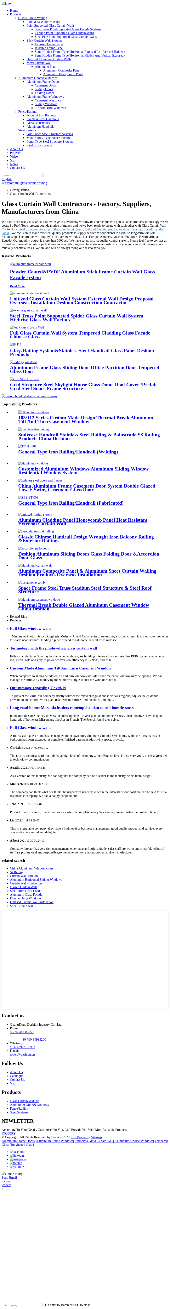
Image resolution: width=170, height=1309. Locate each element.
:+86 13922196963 (22, 1047)
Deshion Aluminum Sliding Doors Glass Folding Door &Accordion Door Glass (88, 555)
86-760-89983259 (22, 1032)
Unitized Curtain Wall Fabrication (107, 229)
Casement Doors (46, 85)
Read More (17, 286)
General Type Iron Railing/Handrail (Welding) (68, 451)
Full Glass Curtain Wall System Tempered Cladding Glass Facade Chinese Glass (80, 334)
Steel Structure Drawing (34, 229)
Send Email (9, 1177)
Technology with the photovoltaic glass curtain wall (53, 648)
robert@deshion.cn (22, 1054)
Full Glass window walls (30, 628)
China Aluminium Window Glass (31, 868)
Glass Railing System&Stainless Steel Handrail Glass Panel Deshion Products (82, 352)
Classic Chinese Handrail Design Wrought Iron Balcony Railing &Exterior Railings (86, 538)
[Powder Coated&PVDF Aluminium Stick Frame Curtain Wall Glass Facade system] (30, 264)
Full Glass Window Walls (43, 21)
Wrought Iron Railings (41, 115)
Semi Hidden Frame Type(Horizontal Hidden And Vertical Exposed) (80, 55)
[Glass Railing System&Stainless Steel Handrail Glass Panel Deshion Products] (16, 344)
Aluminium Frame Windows (45, 96)
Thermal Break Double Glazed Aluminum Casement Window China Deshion (83, 606)
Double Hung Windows (25, 898)
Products (15, 14)
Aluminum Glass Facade (26, 894)
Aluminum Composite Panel (61, 70)
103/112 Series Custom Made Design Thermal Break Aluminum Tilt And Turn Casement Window (85, 419)
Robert (6, 1185)
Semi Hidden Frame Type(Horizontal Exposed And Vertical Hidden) (80, 51)
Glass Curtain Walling (32, 18)
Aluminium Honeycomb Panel (63, 74)
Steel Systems (27, 130)
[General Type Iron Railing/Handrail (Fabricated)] (28, 497)
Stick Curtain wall (22, 906)
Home (14, 10)
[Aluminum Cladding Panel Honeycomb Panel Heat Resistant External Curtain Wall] (35, 514)
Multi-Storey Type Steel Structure (48, 138)
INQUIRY (9, 1133)
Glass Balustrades (38, 123)
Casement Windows (48, 100)
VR (12, 160)
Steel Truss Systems (39, 145)
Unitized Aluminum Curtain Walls (49, 59)
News (14, 164)
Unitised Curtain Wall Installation (31, 902)
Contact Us (17, 167)
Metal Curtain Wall (39, 63)
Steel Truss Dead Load (25, 891)
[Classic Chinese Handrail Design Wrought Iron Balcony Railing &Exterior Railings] (36, 531)
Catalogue (16, 1076)
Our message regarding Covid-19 (38, 688)
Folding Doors (44, 93)
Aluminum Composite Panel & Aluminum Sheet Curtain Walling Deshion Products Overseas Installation (87, 572)
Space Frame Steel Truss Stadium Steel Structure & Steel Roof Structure (85, 589)
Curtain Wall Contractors (26, 883)
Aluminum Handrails (40, 126)
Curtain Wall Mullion (24, 876)
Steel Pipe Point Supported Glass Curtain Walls (66, 36)
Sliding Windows (46, 104)
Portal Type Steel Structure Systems (50, 141)
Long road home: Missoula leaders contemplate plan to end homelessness (72, 707)
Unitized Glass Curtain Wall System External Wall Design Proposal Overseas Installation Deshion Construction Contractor (82, 300)
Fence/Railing (27, 111)
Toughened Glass (21, 1144)
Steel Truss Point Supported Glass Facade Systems (68, 29)
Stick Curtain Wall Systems (44, 40)
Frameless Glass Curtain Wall (94, 1141)
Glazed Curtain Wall (23, 887)
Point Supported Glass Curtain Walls (50, 25)
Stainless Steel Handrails (43, 119)
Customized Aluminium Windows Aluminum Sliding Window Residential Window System (83, 470)
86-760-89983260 (34, 1039)
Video (14, 156)
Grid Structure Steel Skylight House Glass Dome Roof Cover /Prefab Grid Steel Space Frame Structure (83, 386)
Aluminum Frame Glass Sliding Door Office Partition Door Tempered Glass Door (84, 369)
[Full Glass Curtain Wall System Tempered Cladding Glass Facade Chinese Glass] (27, 327)
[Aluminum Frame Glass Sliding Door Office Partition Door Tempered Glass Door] (23, 362)
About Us (16, 149)
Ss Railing (16, 872)
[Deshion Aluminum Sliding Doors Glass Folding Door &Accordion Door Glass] (34, 548)
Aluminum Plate (45, 66)
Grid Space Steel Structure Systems (50, 134)
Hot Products (80, 1137)
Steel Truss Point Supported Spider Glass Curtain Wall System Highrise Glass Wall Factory (76, 317)
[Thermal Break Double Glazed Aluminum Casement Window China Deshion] (39, 599)
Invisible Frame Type (49, 48)
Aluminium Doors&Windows (37, 78)
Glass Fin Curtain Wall (67, 229)
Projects (15, 152)
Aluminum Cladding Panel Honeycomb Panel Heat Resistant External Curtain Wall (82, 521)
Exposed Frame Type (49, 44)
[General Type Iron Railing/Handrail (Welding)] (27, 446)
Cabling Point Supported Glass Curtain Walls (64, 33)
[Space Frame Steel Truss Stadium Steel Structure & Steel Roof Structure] (31, 582)
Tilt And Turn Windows (50, 108)
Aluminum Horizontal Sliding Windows (36, 879)
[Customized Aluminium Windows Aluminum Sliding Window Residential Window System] (33, 463)
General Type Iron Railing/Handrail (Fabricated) (71, 503)
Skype (6, 1181)
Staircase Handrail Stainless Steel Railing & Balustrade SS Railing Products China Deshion (89, 436)
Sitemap (96, 1137)
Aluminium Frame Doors (43, 81)
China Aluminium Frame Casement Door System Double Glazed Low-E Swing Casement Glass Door (86, 487)
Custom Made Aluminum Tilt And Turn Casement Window (60, 668)
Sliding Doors (44, 89)
